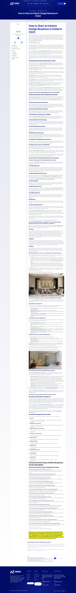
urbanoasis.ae (32, 460)
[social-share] (55, 558)
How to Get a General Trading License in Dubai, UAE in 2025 (46, 349)
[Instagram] (56, 591)
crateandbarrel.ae (33, 456)
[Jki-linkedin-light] (59, 591)
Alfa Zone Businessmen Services (51, 155)
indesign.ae (32, 422)
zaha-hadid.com (33, 452)
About (31, 3)
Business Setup (35, 3)
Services (40, 3)
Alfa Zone (48, 216)
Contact (44, 3)
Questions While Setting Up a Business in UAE (43, 272)
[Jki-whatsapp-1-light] (63, 591)
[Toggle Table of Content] (38, 42)
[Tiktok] (65, 591)
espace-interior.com (33, 440)
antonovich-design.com (34, 436)
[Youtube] (61, 591)
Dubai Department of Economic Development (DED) (45, 179)
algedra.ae (32, 427)
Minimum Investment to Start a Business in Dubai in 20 (44, 220)
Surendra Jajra (34, 10)
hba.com (31, 432)
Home (28, 3)
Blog (47, 3)
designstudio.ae (33, 448)
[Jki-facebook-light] (54, 591)
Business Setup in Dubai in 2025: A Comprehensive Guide (42, 528)
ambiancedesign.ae (33, 444)
